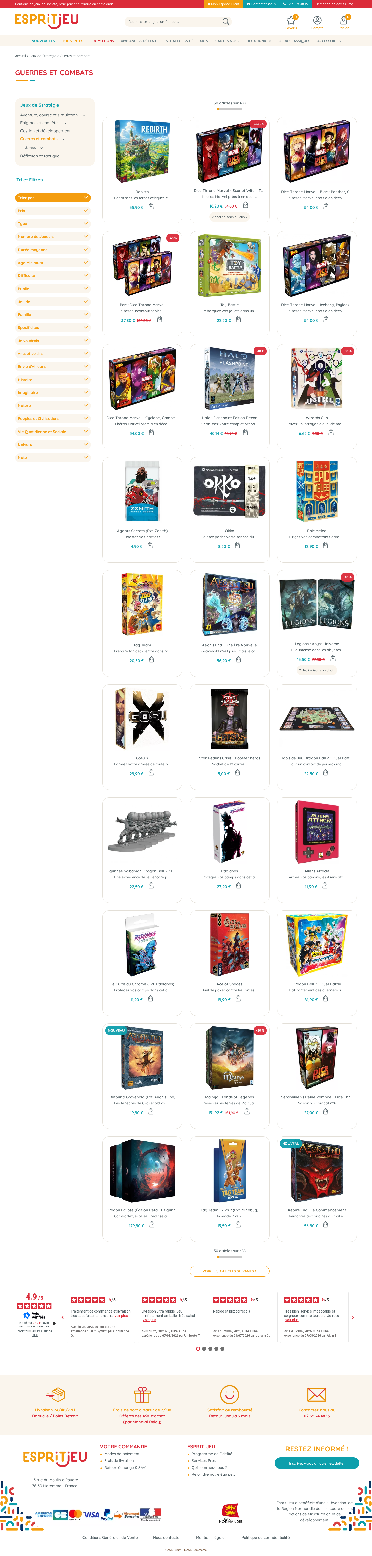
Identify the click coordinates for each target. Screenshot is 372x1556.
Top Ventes (72, 41)
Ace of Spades (229, 984)
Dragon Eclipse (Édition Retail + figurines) (142, 1210)
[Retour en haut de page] (362, 1541)
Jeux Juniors (259, 41)
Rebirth (142, 191)
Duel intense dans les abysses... (317, 650)
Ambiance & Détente (140, 41)
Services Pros (203, 1460)
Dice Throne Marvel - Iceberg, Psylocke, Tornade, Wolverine (317, 304)
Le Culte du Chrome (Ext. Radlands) (142, 984)
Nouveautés (43, 41)
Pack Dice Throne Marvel (142, 304)
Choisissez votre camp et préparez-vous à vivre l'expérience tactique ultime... (266, 424)
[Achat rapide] (151, 206)
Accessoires (329, 41)
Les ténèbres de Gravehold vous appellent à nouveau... (160, 1103)
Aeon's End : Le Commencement (317, 1210)
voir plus (121, 1316)
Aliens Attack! (317, 871)
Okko (229, 530)
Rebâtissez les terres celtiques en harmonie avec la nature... (164, 198)
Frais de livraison (118, 1460)
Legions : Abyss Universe (317, 643)
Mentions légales (211, 1537)
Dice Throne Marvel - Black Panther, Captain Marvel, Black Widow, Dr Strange (317, 191)
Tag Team (142, 645)
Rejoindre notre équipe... (213, 1474)
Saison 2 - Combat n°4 (317, 1103)
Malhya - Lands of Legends (229, 1097)
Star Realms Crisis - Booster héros (229, 758)
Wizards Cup (317, 417)
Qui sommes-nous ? (209, 1467)
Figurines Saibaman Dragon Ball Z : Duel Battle (142, 871)
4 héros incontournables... (142, 311)
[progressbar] (229, 109)
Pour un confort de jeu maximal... (317, 764)
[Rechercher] (226, 22)
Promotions (102, 41)
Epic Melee (316, 530)
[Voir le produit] (246, 205)
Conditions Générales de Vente (110, 1537)
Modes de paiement (121, 1453)
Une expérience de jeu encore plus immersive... (153, 877)
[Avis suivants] (352, 1317)
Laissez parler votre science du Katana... (235, 537)
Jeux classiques (294, 41)
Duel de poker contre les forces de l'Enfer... (237, 990)
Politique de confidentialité (266, 1537)
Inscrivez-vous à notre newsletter (317, 1463)
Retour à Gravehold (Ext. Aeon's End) (142, 1097)
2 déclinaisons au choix (229, 217)
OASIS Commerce (195, 1550)
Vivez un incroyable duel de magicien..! (321, 424)
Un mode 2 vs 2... (229, 1216)
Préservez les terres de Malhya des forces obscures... (246, 1103)
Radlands (229, 871)
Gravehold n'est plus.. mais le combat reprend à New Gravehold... (256, 651)
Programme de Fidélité (211, 1453)
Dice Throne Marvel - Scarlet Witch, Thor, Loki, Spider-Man (229, 190)
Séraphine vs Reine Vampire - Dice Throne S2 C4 (317, 1097)
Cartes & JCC (227, 41)
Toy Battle (229, 304)
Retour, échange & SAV (124, 1467)
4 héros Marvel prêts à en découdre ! (232, 196)
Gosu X (142, 758)
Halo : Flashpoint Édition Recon (229, 417)
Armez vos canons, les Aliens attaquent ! (322, 877)
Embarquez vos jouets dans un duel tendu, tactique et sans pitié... (256, 311)
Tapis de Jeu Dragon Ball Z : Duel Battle (317, 758)
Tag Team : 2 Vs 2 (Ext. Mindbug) (229, 1210)
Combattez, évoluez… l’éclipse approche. (148, 1216)
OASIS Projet (173, 1550)
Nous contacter (167, 1537)
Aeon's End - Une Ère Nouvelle (229, 645)
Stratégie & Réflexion (187, 41)
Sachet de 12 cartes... (229, 764)
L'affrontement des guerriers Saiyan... (321, 990)
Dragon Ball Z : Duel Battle (317, 984)
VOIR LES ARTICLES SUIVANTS (228, 1271)
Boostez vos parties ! (142, 537)
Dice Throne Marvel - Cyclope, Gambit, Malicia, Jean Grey (142, 417)
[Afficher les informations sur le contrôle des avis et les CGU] (54, 1324)
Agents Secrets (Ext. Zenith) (142, 530)
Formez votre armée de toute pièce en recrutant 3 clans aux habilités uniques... (180, 764)
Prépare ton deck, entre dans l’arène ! (146, 651)
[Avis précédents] (62, 1317)
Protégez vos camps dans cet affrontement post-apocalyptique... (256, 877)
